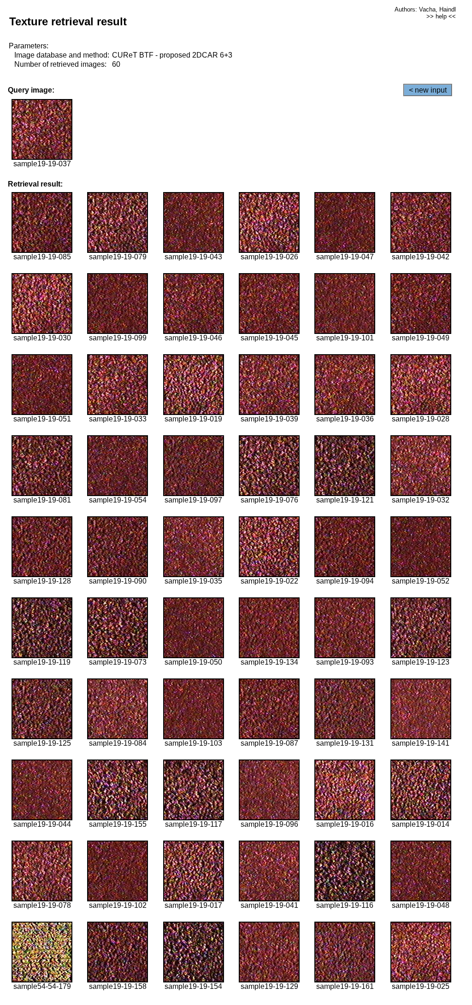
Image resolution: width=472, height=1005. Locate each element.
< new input (428, 90)
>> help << (441, 16)
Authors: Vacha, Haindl (425, 9)
